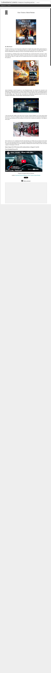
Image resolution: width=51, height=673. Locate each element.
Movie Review (37, 175)
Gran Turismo (31, 175)
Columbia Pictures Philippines (21, 175)
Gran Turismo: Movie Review (26, 12)
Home (9, 5)
